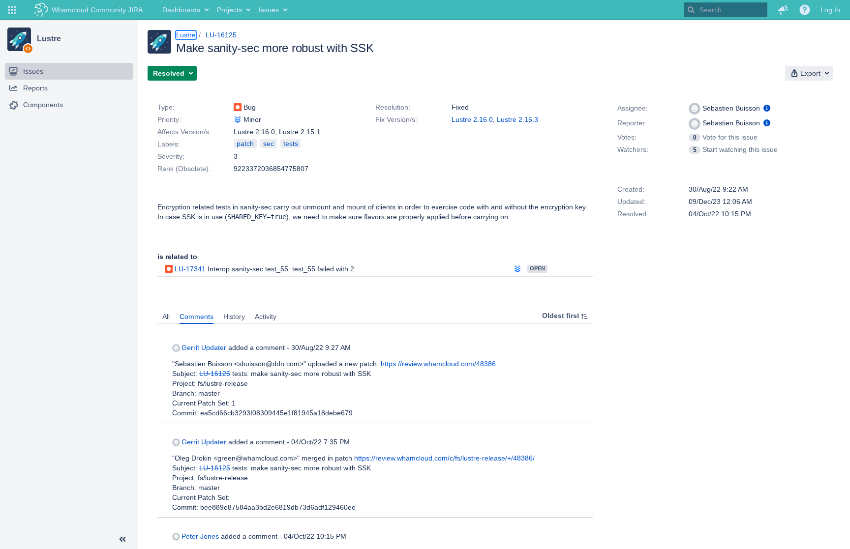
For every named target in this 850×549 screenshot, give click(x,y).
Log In (830, 10)
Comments (196, 316)
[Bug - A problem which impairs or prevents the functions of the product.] (238, 107)
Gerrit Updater (204, 347)
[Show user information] (767, 108)
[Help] (805, 10)
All (166, 316)
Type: (166, 107)
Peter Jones (200, 536)
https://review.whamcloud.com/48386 (438, 364)
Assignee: (632, 108)
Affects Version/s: (184, 132)
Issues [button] (269, 10)
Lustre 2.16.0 (472, 119)
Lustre (49, 39)
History (234, 316)
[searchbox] (725, 9)
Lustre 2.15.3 (517, 119)
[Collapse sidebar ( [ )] (122, 539)
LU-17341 (190, 269)
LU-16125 (221, 35)
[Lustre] (19, 39)
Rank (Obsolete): (184, 169)
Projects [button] (229, 10)
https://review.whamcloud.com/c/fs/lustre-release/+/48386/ (444, 458)
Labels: (168, 144)
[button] (12, 10)
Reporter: (632, 123)
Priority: (169, 119)
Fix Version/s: (396, 119)
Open (537, 268)
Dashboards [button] (181, 10)
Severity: (170, 156)
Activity (265, 316)
